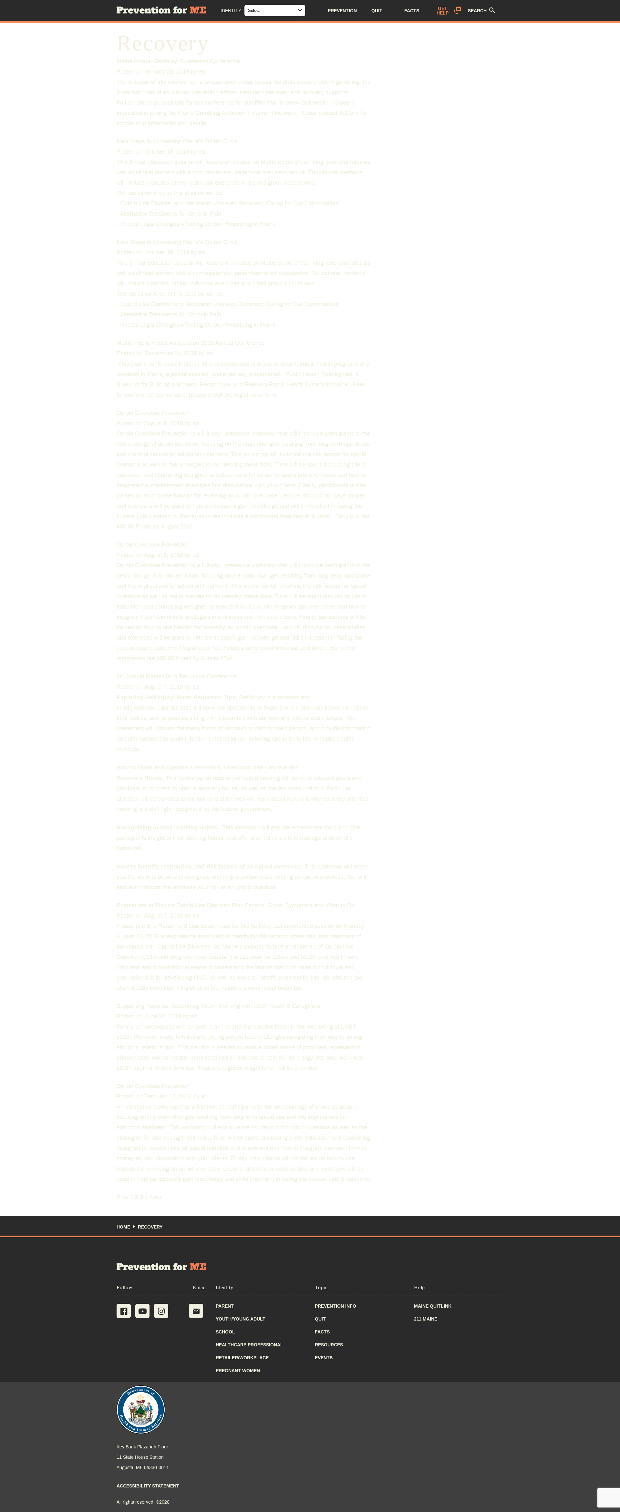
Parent (225, 1306)
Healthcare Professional (249, 1344)
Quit (320, 1319)
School (225, 1331)
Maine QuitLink (432, 1306)
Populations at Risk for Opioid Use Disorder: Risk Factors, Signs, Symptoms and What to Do (236, 906)
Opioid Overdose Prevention (153, 413)
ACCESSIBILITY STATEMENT (148, 1485)
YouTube (142, 1311)
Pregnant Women (238, 1370)
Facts (322, 1331)
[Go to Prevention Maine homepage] (161, 1267)
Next (155, 1197)
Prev (123, 1197)
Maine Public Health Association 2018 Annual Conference (191, 343)
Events (324, 1357)
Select (254, 10)
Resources (329, 1344)
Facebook (124, 1311)
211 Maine (425, 1319)
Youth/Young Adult (240, 1319)
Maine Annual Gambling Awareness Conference (178, 62)
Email (196, 1311)
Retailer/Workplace (242, 1357)
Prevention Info (335, 1306)
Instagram (161, 1311)
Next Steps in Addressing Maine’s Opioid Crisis (177, 142)
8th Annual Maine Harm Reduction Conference (177, 677)
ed (202, 72)
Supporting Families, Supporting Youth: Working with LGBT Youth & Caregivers (218, 1006)
